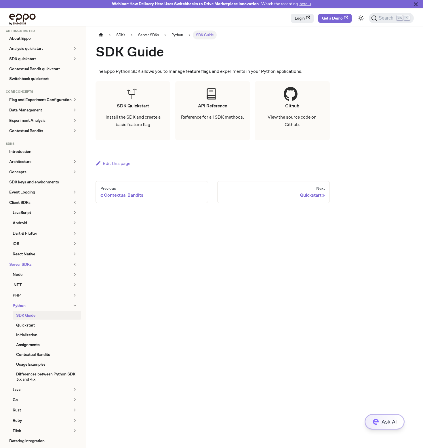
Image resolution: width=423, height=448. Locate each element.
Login (300, 18)
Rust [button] (17, 410)
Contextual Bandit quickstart (34, 69)
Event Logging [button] (22, 192)
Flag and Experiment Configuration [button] (40, 99)
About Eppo (20, 38)
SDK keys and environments (34, 182)
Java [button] (16, 389)
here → (305, 4)
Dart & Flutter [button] (25, 233)
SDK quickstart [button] (22, 58)
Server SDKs (20, 264)
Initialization (26, 335)
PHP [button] (17, 295)
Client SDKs (20, 202)
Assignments (28, 344)
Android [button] (20, 223)
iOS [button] (16, 243)
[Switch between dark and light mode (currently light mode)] (360, 18)
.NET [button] (17, 284)
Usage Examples (30, 364)
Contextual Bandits (33, 354)
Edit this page (116, 163)
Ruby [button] (17, 420)
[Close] (416, 4)
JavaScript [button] (22, 212)
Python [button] (19, 305)
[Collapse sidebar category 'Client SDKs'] (74, 202)
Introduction (20, 151)
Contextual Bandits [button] (26, 130)
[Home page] (101, 35)
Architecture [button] (20, 161)
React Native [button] (24, 254)
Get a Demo (332, 18)
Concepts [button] (17, 172)
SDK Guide (25, 315)
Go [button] (15, 399)
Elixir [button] (17, 430)
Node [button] (17, 274)
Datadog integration (27, 440)
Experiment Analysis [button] (27, 120)
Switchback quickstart (29, 78)
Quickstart (25, 325)
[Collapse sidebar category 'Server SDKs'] (74, 264)
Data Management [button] (25, 110)
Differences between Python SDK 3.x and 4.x (45, 376)
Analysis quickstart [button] (26, 48)
